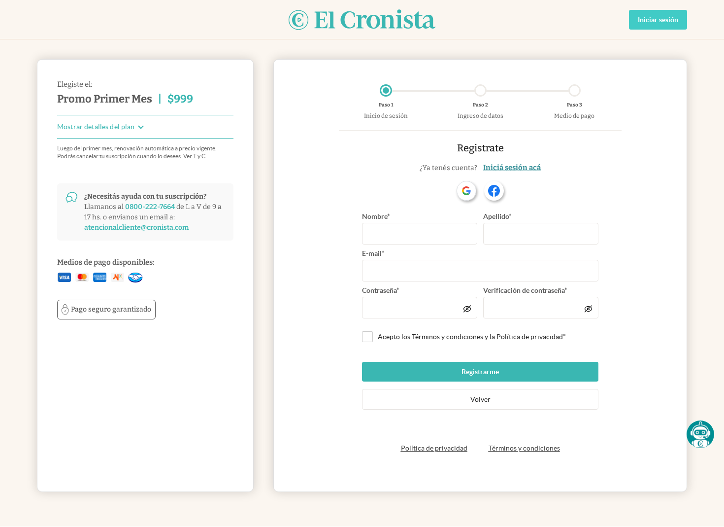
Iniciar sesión (658, 20)
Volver (480, 399)
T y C (199, 156)
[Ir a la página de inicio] (362, 19)
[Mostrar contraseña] (467, 309)
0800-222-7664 (150, 207)
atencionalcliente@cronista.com (136, 227)
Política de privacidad (434, 448)
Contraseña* (380, 290)
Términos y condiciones (524, 448)
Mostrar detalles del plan (96, 127)
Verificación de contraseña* (525, 290)
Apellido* (497, 216)
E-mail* (373, 253)
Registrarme (480, 372)
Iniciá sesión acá (512, 167)
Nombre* (376, 216)
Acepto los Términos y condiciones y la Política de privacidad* (472, 337)
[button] (700, 434)
